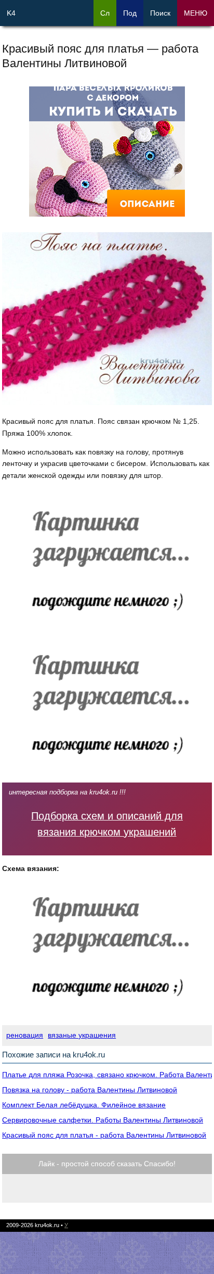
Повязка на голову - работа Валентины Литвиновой (89, 1090)
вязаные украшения (82, 1035)
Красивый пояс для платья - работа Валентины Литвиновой (104, 1135)
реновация (24, 1035)
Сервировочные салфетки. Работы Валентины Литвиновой (102, 1120)
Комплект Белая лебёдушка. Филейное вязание (84, 1105)
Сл (105, 13)
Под (130, 13)
